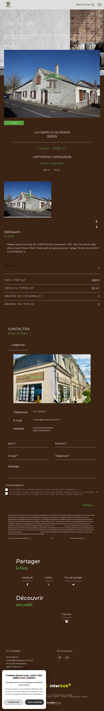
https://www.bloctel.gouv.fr (31, 532)
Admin (56, 697)
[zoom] (27, 216)
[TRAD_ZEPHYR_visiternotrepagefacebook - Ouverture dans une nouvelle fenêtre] (59, 657)
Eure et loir (50, 35)
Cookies (84, 697)
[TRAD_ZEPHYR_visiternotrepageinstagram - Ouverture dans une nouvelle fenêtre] (67, 657)
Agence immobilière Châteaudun (19, 35)
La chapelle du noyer (68, 35)
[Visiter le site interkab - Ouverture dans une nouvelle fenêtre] (60, 685)
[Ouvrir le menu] (99, 5)
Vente (40, 35)
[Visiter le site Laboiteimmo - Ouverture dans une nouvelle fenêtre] (52, 701)
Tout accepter (34, 702)
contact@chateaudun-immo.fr (46, 420)
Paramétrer (13, 702)
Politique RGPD (74, 697)
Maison (85, 35)
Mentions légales (46, 697)
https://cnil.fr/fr (59, 525)
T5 (91, 35)
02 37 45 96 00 (39, 411)
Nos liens (64, 697)
